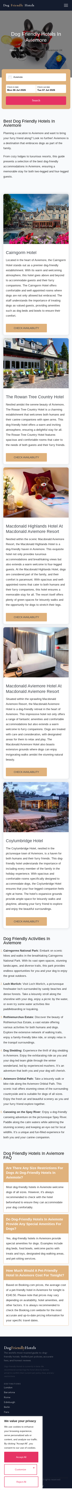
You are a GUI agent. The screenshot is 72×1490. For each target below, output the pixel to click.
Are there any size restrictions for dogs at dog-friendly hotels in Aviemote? (34, 1172)
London (8, 1387)
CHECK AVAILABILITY (26, 328)
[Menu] (66, 5)
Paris (6, 1412)
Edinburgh (9, 1402)
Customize (20, 1469)
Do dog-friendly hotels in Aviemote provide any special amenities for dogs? (34, 1223)
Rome (7, 1397)
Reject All (21, 1481)
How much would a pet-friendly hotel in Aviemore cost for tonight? (35, 1273)
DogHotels (18, 5)
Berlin (7, 1407)
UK (21, 50)
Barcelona (9, 1392)
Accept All (21, 1457)
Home (13, 50)
